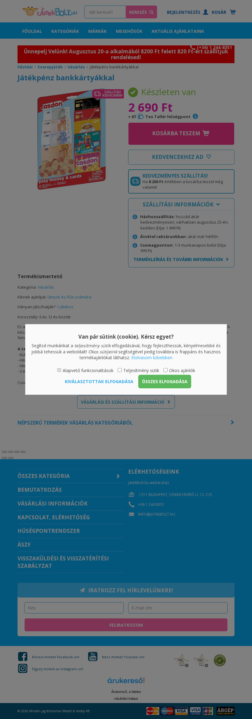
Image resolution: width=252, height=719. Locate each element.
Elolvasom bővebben (151, 357)
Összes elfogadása (164, 381)
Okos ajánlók (182, 370)
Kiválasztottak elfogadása (99, 381)
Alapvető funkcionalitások (88, 370)
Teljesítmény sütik (141, 370)
